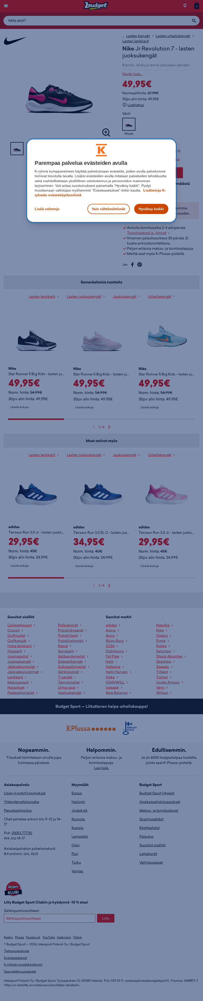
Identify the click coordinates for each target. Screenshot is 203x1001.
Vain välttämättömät (108, 209)
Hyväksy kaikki (151, 209)
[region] (101, 180)
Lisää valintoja (47, 209)
